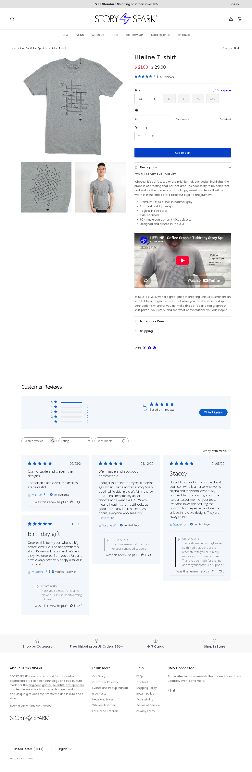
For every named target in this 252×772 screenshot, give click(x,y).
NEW (65, 35)
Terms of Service (148, 705)
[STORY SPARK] (126, 18)
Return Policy (145, 694)
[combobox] (75, 440)
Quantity (140, 127)
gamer (46, 685)
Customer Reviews (105, 682)
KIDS (115, 35)
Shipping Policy (146, 688)
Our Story (98, 676)
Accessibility (144, 699)
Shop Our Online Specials (33, 48)
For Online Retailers (105, 711)
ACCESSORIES (160, 35)
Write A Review (213, 412)
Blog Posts (99, 694)
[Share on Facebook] (149, 347)
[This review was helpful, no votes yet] (71, 502)
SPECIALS (183, 35)
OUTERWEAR (134, 35)
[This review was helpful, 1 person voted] (142, 555)
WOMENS (98, 35)
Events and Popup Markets (110, 688)
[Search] (12, 19)
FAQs (139, 676)
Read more (107, 518)
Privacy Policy (145, 711)
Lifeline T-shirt (58, 48)
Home (13, 48)
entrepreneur (75, 685)
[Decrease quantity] (138, 135)
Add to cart (182, 153)
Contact (142, 682)
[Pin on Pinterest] (154, 347)
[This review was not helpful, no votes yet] (78, 502)
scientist (58, 685)
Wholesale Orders (104, 705)
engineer (35, 685)
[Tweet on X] (144, 347)
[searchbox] (35, 441)
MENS (80, 35)
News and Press (102, 699)
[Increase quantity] (153, 135)
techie (20, 689)
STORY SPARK (26, 758)
